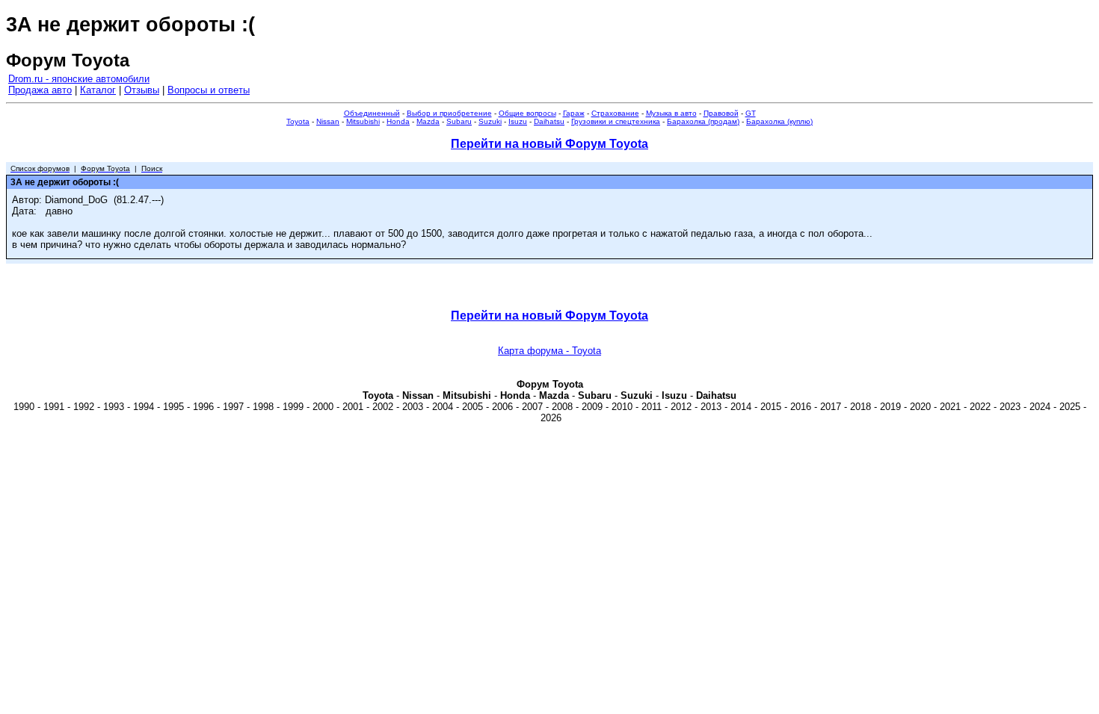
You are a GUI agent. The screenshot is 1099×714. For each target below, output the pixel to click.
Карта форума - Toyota (549, 350)
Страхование (615, 113)
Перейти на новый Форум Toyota (549, 143)
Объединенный (372, 113)
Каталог (98, 90)
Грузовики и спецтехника (615, 121)
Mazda (428, 121)
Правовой (721, 113)
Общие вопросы (527, 113)
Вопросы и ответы (208, 90)
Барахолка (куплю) (779, 121)
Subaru (459, 121)
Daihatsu (549, 121)
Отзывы (141, 90)
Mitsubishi (363, 121)
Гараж (574, 113)
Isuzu (517, 121)
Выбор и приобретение (449, 113)
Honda (398, 121)
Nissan (327, 121)
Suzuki (490, 121)
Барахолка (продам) (703, 121)
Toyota (298, 121)
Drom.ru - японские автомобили (79, 78)
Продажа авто (40, 90)
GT (750, 113)
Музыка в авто (671, 113)
